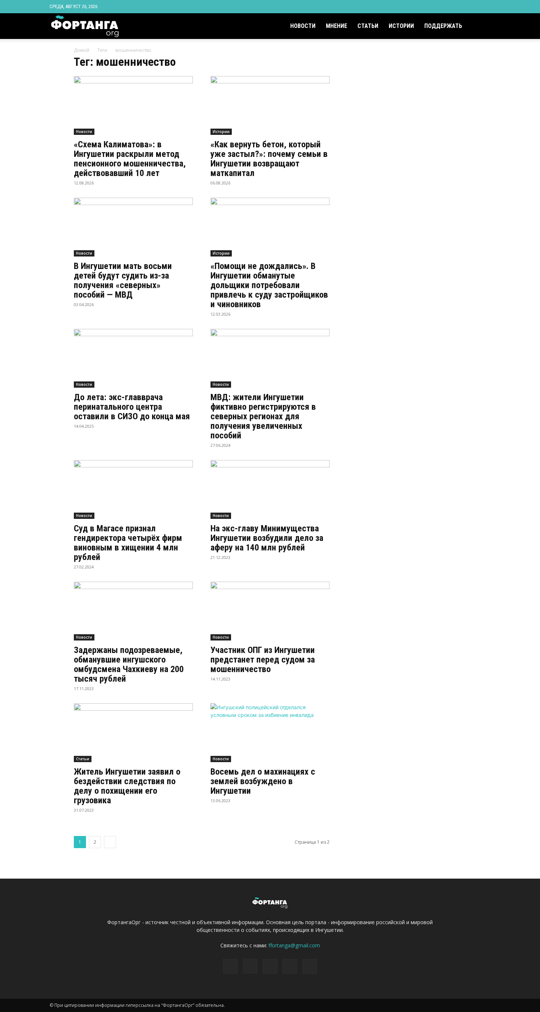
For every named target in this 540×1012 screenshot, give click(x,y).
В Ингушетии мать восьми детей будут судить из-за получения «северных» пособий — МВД (123, 280)
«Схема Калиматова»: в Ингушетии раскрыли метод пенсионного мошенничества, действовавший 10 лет (130, 158)
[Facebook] (436, 6)
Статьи (367, 25)
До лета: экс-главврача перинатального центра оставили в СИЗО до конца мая (132, 406)
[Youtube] (484, 6)
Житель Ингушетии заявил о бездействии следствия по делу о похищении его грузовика (127, 786)
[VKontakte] (472, 6)
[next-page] (110, 842)
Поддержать (443, 25)
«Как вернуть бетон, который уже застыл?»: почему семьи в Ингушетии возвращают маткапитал (269, 158)
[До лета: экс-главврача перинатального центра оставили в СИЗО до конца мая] (133, 358)
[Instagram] (448, 6)
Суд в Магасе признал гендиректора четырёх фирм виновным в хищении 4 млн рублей (128, 542)
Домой (81, 50)
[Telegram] (460, 6)
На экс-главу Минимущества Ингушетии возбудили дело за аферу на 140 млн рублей (266, 538)
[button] (481, 26)
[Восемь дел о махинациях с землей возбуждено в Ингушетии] (270, 732)
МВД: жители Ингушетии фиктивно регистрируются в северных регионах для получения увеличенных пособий (263, 416)
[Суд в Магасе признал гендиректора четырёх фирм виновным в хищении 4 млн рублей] (133, 489)
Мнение (336, 25)
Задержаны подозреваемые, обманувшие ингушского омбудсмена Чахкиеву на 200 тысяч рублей (129, 664)
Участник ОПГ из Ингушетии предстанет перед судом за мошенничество (262, 659)
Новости (303, 25)
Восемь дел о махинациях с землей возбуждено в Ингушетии (262, 781)
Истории (401, 25)
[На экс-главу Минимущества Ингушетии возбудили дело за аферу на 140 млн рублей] (270, 489)
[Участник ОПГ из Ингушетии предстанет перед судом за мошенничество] (270, 611)
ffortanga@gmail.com (294, 945)
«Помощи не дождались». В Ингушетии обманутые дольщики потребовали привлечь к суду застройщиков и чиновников (269, 285)
